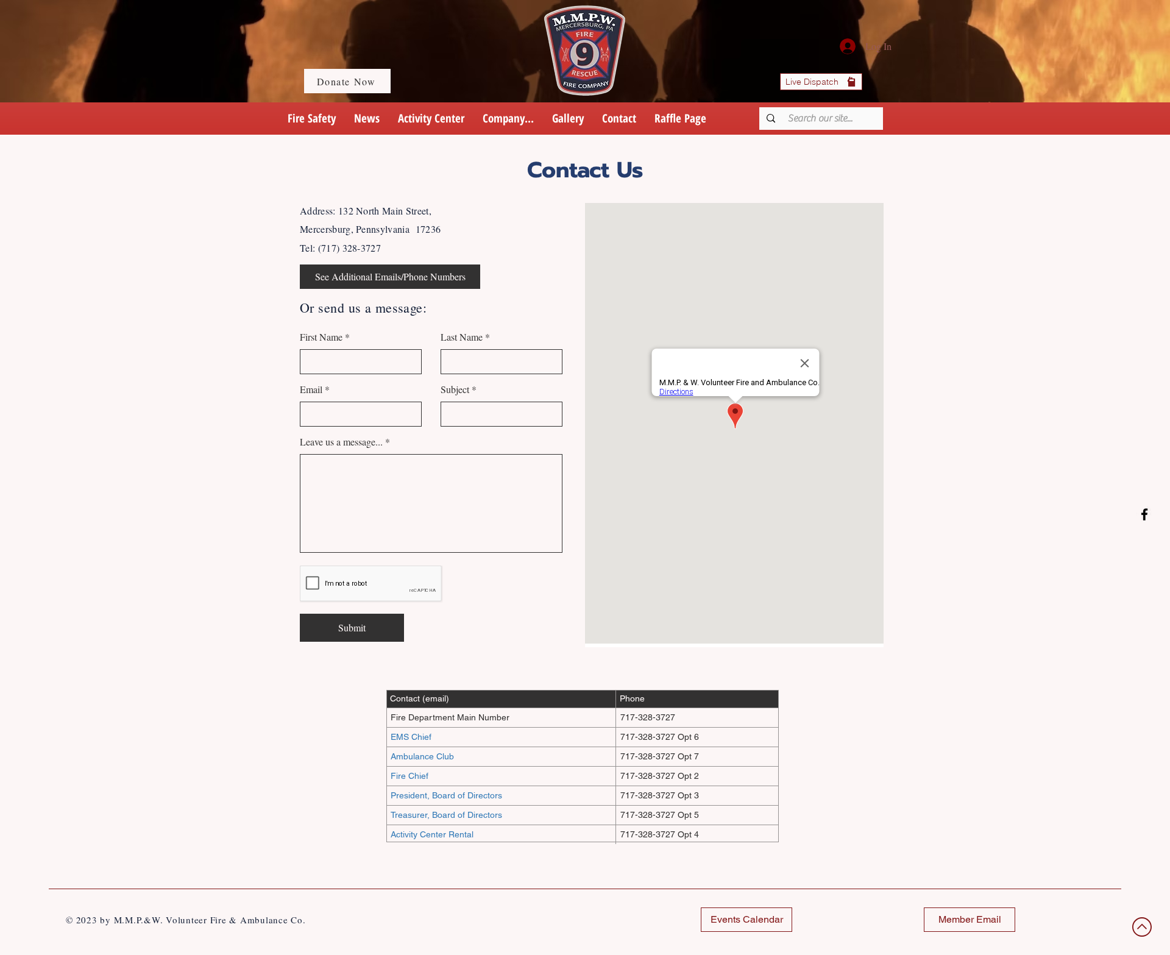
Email (311, 389)
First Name (321, 337)
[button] (508, 118)
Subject (455, 389)
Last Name (462, 337)
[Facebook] (1144, 514)
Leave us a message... (341, 442)
